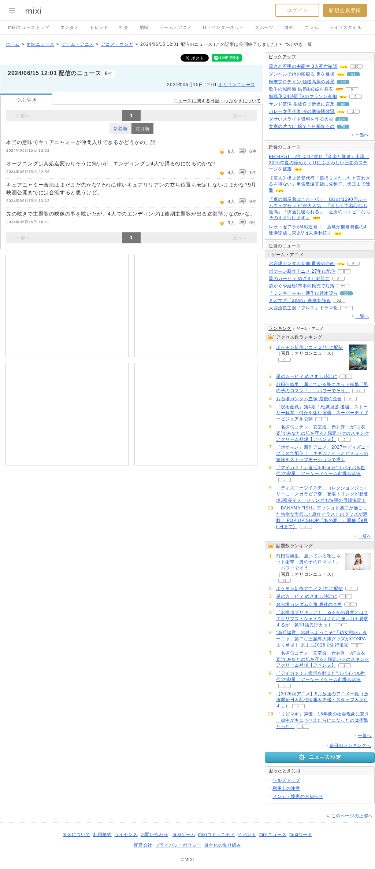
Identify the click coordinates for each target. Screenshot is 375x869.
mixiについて (76, 834)
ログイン (297, 10)
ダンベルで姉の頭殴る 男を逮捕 (302, 74)
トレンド (99, 27)
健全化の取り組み (222, 845)
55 (346, 293)
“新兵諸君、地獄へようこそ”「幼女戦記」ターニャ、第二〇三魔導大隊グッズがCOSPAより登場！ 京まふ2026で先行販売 (321, 639)
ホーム (13, 44)
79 (343, 127)
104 (341, 119)
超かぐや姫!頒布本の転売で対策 (302, 285)
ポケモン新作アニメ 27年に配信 (302, 271)
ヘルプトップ (286, 780)
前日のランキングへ (350, 745)
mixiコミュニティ (216, 834)
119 (343, 82)
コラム (312, 27)
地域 (144, 27)
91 (353, 74)
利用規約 (102, 834)
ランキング (280, 328)
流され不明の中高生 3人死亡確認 (303, 66)
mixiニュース (40, 44)
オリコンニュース (236, 84)
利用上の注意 (286, 788)
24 (339, 301)
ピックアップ (282, 56)
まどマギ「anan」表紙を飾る (300, 300)
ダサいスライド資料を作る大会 (301, 119)
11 (358, 391)
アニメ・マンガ (117, 44)
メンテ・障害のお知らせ (297, 796)
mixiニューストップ (28, 27)
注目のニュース (284, 245)
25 (343, 286)
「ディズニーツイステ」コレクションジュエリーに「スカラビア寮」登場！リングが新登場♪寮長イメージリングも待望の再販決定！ (322, 494)
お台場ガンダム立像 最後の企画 (302, 263)
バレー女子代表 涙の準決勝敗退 (302, 111)
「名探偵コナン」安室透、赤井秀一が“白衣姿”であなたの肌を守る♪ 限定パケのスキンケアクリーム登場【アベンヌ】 (322, 433)
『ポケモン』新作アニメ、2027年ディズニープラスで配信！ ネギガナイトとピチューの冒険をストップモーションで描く (323, 453)
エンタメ (69, 27)
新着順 (120, 128)
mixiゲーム (183, 834)
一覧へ (362, 134)
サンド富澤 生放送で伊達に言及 (302, 104)
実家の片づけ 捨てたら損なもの (302, 126)
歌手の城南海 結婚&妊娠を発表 (301, 89)
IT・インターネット (223, 27)
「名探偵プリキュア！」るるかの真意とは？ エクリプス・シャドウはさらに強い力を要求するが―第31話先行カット (322, 618)
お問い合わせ (154, 834)
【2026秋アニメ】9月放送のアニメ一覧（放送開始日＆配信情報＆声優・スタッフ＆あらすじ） (322, 700)
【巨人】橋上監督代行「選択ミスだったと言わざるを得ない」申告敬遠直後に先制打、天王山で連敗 (319, 184)
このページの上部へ (352, 815)
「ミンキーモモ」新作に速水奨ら (303, 293)
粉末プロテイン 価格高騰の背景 (302, 81)
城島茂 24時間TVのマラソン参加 (303, 96)
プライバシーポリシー (178, 845)
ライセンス (126, 834)
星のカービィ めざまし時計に (299, 278)
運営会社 (143, 845)
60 (343, 104)
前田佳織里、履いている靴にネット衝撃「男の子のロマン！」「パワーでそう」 (308, 562)
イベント (247, 834)
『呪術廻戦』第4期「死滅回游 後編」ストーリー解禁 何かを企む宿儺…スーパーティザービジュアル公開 (322, 413)
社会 (123, 27)
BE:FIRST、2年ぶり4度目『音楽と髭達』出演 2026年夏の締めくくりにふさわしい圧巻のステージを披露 (319, 163)
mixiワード (300, 834)
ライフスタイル (345, 27)
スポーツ (264, 27)
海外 (288, 27)
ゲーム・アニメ (176, 27)
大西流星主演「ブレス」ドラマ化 (303, 307)
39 (356, 67)
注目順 (142, 128)
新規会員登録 (345, 10)
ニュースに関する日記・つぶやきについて (217, 100)
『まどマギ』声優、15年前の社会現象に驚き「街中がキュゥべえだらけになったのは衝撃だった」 (323, 720)
